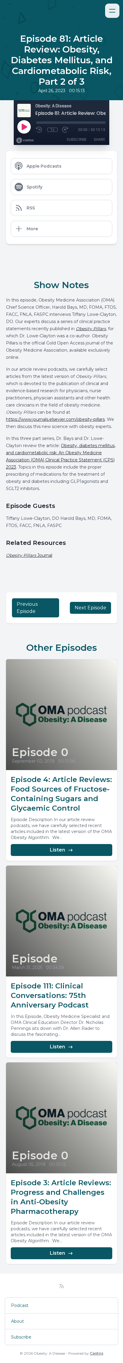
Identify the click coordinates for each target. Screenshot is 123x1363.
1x (52, 130)
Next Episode (90, 608)
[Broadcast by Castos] (25, 140)
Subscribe (77, 139)
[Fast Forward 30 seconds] (65, 129)
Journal (29, 555)
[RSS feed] (61, 1286)
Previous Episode (27, 607)
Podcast (19, 1305)
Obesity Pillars (91, 328)
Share (99, 139)
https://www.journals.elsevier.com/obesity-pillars (55, 419)
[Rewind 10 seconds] (39, 129)
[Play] (23, 126)
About (17, 1321)
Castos (96, 1353)
